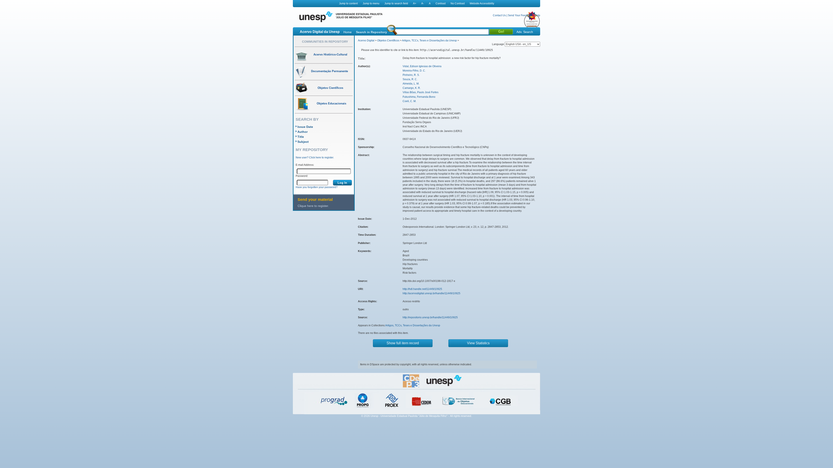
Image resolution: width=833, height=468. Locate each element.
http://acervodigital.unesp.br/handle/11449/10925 (431, 293)
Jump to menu (371, 3)
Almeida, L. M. (411, 83)
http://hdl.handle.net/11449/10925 (422, 289)
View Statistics (478, 343)
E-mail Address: (305, 164)
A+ (414, 3)
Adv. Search (525, 32)
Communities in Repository (325, 41)
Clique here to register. (313, 206)
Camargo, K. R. (412, 87)
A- (422, 3)
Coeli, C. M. (409, 101)
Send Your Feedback (520, 15)
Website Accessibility (482, 3)
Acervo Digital (366, 40)
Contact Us (499, 15)
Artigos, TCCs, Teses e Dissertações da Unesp (429, 40)
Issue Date (305, 126)
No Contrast (458, 3)
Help (537, 15)
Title (300, 136)
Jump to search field (396, 3)
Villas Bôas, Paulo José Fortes (420, 92)
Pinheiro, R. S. (411, 74)
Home (347, 32)
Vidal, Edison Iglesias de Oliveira (422, 66)
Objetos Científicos (388, 40)
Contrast (441, 3)
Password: (302, 175)
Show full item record (403, 343)
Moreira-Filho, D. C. (414, 70)
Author (302, 131)
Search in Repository (371, 32)
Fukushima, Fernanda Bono (419, 96)
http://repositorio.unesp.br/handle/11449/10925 (430, 317)
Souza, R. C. (410, 79)
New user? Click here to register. (315, 157)
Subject (303, 141)
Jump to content (348, 3)
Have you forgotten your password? (317, 187)
